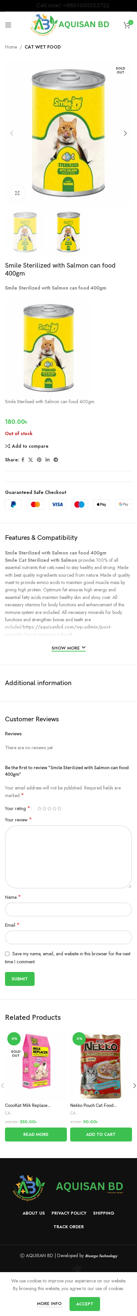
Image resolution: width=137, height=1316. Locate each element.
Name (13, 897)
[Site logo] (68, 24)
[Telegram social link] (56, 459)
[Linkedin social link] (48, 459)
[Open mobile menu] (8, 25)
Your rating (17, 808)
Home (11, 47)
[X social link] (30, 459)
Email (12, 925)
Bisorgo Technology (101, 1255)
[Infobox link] (68, 5)
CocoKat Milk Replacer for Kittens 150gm (44, 1105)
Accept (84, 1304)
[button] (101, 1134)
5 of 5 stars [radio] (59, 808)
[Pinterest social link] (39, 459)
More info (50, 1303)
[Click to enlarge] (17, 193)
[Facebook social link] (22, 459)
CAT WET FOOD (43, 47)
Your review (18, 819)
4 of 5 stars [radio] (54, 808)
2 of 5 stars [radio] (44, 808)
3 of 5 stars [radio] (49, 808)
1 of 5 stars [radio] (39, 808)
